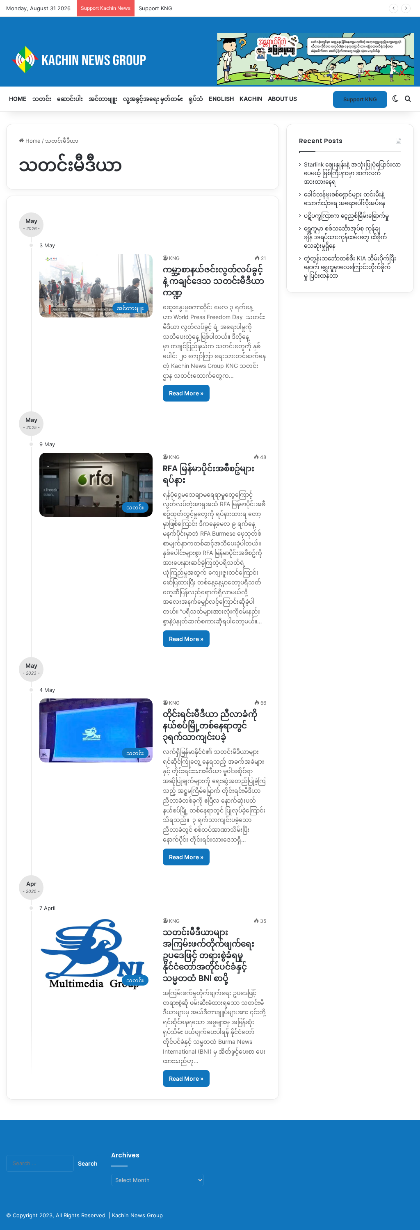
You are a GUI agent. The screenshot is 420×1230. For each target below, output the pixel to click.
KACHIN (251, 98)
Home (18, 98)
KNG (174, 258)
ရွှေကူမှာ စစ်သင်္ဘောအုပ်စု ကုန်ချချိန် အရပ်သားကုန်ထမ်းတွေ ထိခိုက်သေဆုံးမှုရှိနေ (345, 237)
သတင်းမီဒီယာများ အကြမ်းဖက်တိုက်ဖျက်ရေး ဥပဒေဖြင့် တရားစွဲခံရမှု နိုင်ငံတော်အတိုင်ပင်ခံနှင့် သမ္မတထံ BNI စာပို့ (208, 955)
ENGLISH (221, 98)
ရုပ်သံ (196, 98)
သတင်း (41, 98)
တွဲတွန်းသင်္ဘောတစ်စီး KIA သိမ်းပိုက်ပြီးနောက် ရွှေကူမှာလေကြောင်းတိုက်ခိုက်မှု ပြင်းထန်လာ (350, 267)
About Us (282, 98)
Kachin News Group (137, 1215)
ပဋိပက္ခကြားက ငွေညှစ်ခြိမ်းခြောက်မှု (346, 215)
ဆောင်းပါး (70, 98)
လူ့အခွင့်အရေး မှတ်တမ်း (153, 98)
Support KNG (155, 8)
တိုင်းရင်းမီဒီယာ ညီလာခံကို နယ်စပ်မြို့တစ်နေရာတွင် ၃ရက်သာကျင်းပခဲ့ (210, 725)
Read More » (186, 393)
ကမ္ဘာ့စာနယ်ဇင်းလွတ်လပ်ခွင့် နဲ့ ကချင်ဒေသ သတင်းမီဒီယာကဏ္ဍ (213, 281)
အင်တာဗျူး (103, 98)
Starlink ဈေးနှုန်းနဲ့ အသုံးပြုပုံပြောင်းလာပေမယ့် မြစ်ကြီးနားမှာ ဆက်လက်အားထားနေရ (352, 173)
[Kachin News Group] (210, 59)
